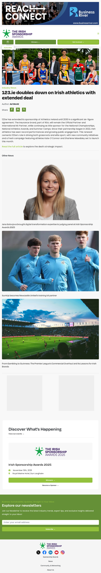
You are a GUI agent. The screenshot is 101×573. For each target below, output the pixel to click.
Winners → (35, 42)
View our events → (16, 434)
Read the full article (12, 146)
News (50, 561)
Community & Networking (50, 565)
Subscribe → (50, 529)
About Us (50, 570)
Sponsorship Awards (50, 557)
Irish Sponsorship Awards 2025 (30, 464)
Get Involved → (78, 42)
